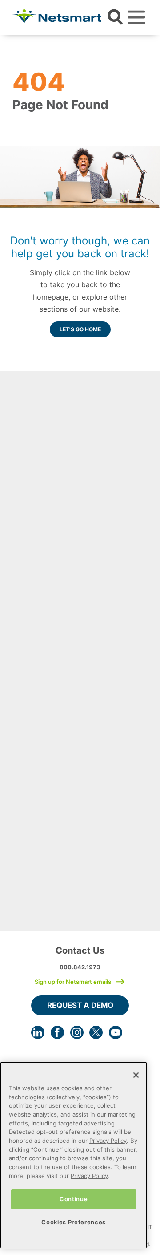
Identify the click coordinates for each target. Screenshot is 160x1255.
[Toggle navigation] (136, 17)
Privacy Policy (108, 1140)
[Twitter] (96, 1032)
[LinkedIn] (37, 1032)
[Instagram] (77, 1032)
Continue (74, 1198)
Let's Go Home (80, 329)
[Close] (136, 1075)
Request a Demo (80, 1005)
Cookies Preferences (73, 1222)
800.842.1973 (80, 967)
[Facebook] (57, 1032)
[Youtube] (115, 1032)
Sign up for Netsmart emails (73, 981)
